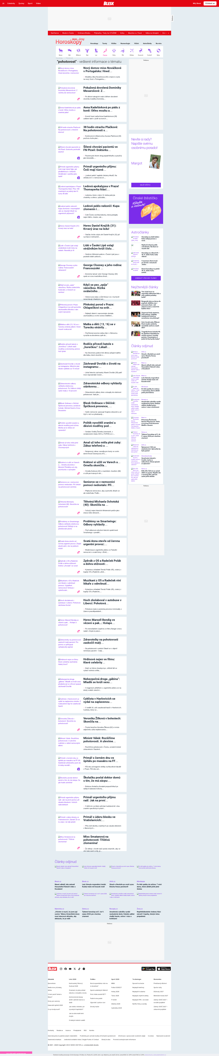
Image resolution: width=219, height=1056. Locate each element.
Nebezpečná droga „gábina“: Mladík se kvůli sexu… (101, 680)
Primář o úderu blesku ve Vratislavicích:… (99, 818)
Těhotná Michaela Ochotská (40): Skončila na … (101, 503)
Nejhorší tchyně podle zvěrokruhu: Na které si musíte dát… (150, 246)
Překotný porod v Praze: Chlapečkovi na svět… (98, 306)
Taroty (104, 43)
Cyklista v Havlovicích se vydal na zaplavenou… (99, 700)
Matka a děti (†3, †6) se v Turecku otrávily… (99, 326)
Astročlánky (147, 43)
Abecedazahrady (146, 456)
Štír (123, 55)
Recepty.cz (144, 399)
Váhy (114, 55)
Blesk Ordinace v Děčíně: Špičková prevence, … (99, 404)
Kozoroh (140, 55)
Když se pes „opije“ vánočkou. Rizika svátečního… (95, 288)
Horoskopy (94, 43)
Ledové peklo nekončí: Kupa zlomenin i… (101, 207)
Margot (136, 163)
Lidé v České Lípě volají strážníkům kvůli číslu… (98, 247)
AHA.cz (143, 352)
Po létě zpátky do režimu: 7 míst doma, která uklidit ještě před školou (150, 390)
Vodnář (149, 55)
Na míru (159, 43)
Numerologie (125, 43)
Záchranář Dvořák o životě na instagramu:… (101, 365)
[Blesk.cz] (109, 3)
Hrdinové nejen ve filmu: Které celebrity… (99, 661)
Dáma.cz (144, 432)
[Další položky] (168, 33)
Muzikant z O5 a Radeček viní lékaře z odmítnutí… (102, 582)
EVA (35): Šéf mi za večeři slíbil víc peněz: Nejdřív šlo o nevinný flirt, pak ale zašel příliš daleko (151, 473)
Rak (87, 55)
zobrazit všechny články (146, 278)
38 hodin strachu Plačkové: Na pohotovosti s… (100, 128)
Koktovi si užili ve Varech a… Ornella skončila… (102, 463)
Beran (60, 55)
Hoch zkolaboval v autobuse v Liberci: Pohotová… (102, 601)
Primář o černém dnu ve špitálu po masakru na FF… (100, 759)
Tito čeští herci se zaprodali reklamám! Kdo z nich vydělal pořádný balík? (151, 294)
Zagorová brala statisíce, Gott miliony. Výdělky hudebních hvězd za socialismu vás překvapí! (150, 315)
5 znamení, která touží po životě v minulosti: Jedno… (150, 262)
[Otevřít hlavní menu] (3, 3)
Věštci (136, 43)
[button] (148, 969)
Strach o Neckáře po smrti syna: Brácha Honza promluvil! (150, 356)
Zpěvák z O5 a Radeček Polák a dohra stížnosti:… (102, 562)
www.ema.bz (149, 1055)
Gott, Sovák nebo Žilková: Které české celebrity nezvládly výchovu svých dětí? (150, 324)
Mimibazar (144, 386)
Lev (96, 55)
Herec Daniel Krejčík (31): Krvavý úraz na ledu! (99, 227)
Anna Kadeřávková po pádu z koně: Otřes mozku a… (101, 109)
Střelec (132, 55)
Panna (105, 55)
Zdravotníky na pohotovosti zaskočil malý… (100, 641)
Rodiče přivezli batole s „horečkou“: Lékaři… (98, 345)
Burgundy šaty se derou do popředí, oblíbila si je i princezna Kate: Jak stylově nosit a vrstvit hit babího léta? (151, 304)
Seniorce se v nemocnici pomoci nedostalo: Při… (99, 483)
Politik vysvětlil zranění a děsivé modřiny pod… (99, 424)
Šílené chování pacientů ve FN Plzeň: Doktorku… (100, 148)
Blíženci (78, 55)
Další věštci (145, 185)
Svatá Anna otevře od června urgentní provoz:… (101, 542)
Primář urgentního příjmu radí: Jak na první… (99, 799)
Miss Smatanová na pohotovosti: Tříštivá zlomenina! (96, 840)
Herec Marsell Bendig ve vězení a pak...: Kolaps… (99, 621)
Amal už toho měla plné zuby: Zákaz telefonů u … (102, 444)
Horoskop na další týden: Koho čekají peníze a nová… (150, 238)
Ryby (158, 55)
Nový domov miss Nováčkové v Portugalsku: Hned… (102, 69)
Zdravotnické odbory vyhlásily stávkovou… (102, 385)
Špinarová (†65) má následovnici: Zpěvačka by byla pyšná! (150, 449)
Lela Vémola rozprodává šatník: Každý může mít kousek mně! (150, 379)
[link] (61, 968)
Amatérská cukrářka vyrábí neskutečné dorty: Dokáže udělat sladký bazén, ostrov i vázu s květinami (151, 404)
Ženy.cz (140, 909)
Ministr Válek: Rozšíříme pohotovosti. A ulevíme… (99, 739)
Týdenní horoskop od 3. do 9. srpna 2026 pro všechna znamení (150, 436)
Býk (69, 55)
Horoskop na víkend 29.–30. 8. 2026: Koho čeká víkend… (150, 254)
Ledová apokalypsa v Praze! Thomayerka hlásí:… (101, 188)
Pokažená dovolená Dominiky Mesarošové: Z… (102, 89)
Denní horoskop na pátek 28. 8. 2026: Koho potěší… (150, 270)
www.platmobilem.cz (159, 1055)
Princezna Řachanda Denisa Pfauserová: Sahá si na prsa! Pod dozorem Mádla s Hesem (150, 422)
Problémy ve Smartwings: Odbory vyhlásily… (99, 523)
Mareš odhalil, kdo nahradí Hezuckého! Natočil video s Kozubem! (151, 367)
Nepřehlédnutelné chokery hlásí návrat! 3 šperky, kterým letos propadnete (149, 914)
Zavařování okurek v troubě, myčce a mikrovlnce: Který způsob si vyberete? (150, 460)
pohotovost (69, 58)
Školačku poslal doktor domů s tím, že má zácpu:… (101, 779)
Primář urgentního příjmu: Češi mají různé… (99, 168)
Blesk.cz (143, 363)
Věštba (113, 43)
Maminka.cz (59, 909)
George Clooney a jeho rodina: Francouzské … (102, 266)
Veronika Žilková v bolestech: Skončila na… (102, 720)
